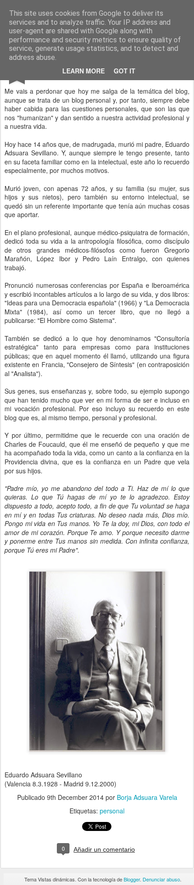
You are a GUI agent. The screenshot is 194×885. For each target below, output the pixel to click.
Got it (124, 70)
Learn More (83, 70)
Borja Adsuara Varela (147, 797)
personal (112, 810)
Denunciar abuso (161, 879)
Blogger (132, 879)
